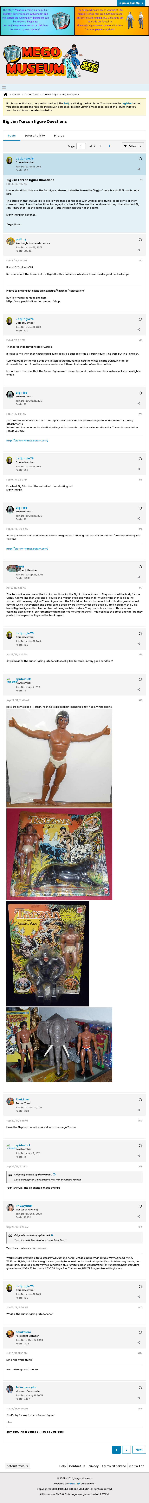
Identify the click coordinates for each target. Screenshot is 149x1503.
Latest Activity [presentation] (35, 135)
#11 (141, 1166)
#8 (141, 654)
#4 (141, 414)
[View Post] (54, 1174)
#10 (140, 1120)
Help (62, 1466)
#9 (141, 700)
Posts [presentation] (12, 135)
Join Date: (22, 166)
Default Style (15, 1466)
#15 (140, 1408)
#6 (141, 529)
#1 (141, 179)
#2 (141, 260)
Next (139, 1450)
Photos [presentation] (59, 135)
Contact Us (77, 1466)
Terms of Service (114, 1466)
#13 (140, 1307)
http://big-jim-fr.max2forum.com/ (27, 440)
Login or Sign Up (129, 3)
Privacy (93, 1466)
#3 (141, 340)
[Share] (139, 169)
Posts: (19, 170)
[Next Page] (110, 146)
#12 (140, 1227)
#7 (141, 587)
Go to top (136, 1466)
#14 (140, 1353)
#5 (141, 479)
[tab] (11, 136)
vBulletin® (74, 1483)
